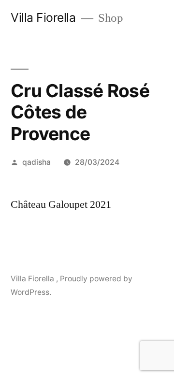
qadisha (36, 162)
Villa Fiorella (45, 17)
